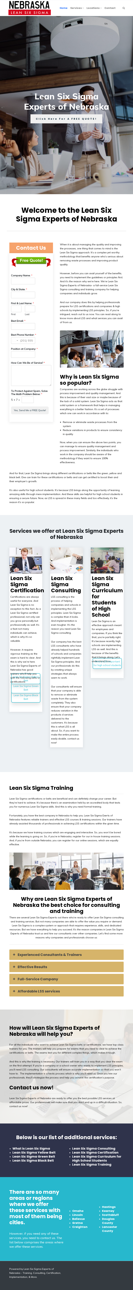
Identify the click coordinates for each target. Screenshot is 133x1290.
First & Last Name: (22, 303)
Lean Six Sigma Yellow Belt (26, 678)
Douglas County (108, 1221)
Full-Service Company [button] (38, 979)
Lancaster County (109, 1229)
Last (27, 314)
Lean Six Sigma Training (91, 1164)
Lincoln (77, 1215)
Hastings (109, 1207)
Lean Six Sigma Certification (95, 1152)
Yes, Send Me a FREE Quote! (30, 410)
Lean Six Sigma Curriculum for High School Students (96, 1158)
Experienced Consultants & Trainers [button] (50, 954)
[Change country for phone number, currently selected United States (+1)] (15, 340)
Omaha (77, 1211)
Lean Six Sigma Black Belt (26, 697)
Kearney (108, 1211)
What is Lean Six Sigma (31, 1148)
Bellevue (78, 1219)
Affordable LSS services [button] (39, 991)
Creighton (79, 1227)
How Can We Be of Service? (28, 362)
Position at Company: (24, 348)
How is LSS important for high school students (107, 663)
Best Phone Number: (23, 334)
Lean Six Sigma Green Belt (25, 687)
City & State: (19, 289)
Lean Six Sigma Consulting (93, 1148)
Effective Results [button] (32, 966)
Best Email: (18, 320)
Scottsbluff (110, 1215)
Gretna (77, 1223)
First (13, 314)
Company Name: (21, 275)
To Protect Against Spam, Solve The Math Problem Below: (29, 392)
